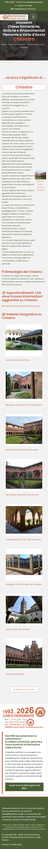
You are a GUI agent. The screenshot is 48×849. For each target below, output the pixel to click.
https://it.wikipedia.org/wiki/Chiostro (21, 306)
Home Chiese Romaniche (13, 44)
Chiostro (24, 47)
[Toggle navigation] (33, 17)
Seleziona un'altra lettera (25, 689)
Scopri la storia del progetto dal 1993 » (24, 787)
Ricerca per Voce (36, 44)
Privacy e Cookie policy (12, 844)
